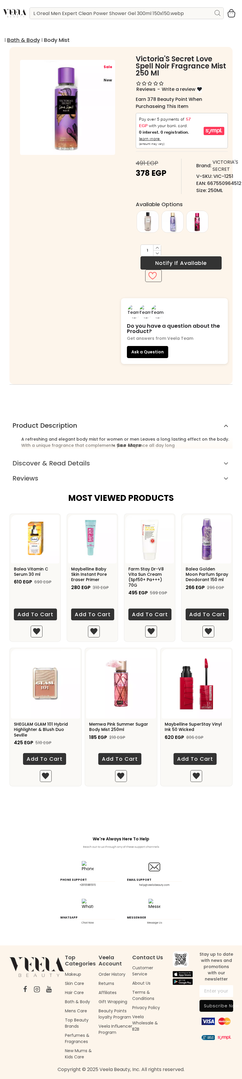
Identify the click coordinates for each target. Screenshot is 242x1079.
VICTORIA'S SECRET (225, 166)
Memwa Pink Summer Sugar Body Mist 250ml (118, 726)
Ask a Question (147, 352)
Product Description (44, 425)
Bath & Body (23, 40)
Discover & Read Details (51, 463)
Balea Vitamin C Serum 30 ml (31, 571)
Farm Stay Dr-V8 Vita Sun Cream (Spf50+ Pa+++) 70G (146, 577)
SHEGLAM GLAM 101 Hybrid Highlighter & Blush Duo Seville (41, 729)
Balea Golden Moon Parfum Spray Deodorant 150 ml (207, 574)
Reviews (25, 478)
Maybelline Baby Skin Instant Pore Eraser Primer (89, 574)
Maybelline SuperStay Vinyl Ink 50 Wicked (193, 726)
